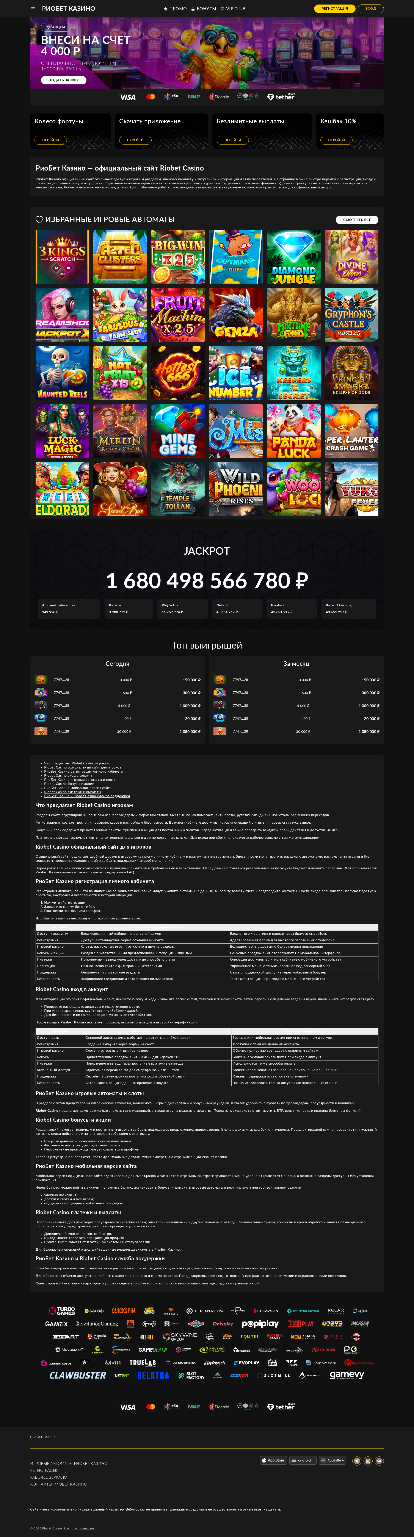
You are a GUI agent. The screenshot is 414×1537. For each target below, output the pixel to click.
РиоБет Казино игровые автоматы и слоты (80, 779)
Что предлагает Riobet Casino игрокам (76, 763)
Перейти (50, 140)
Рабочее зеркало (48, 1478)
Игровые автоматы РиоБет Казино (69, 1464)
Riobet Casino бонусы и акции (69, 784)
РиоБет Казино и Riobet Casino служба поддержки (87, 796)
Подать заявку (64, 80)
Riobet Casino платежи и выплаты (72, 792)
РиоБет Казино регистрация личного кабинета (83, 771)
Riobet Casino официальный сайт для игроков (82, 767)
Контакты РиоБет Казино (58, 1484)
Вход (370, 8)
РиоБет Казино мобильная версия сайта (77, 788)
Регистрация (335, 8)
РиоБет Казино (69, 9)
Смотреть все (357, 220)
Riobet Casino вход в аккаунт (68, 775)
